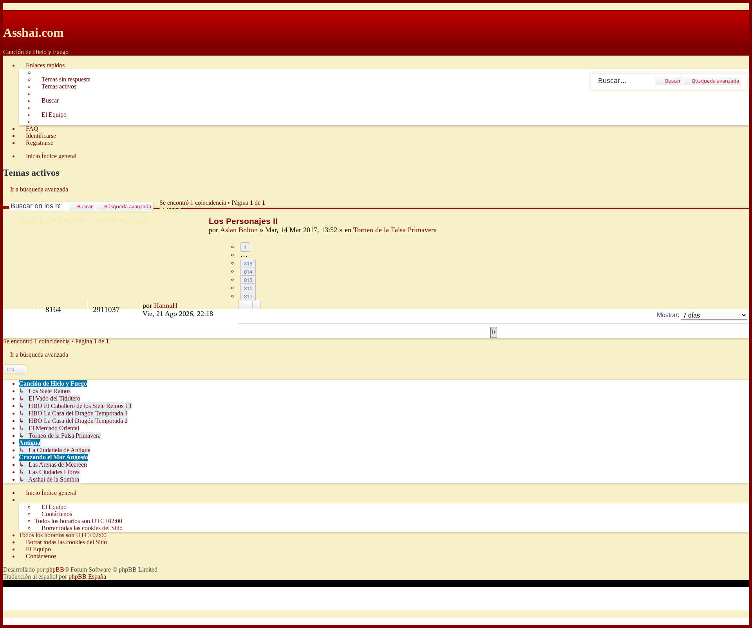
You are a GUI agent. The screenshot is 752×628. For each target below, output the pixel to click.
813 (248, 263)
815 (248, 279)
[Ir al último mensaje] (181, 305)
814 (248, 271)
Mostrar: (669, 315)
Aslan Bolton (239, 230)
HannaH (165, 305)
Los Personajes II (243, 221)
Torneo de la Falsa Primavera (395, 230)
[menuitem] (62, 79)
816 (248, 288)
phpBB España (87, 576)
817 (248, 296)
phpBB (55, 569)
